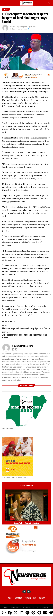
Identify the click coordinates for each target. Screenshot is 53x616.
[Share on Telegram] (27, 612)
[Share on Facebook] (9, 612)
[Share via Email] (45, 612)
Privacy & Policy (30, 598)
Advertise (18, 598)
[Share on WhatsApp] (4, 612)
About (10, 598)
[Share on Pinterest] (33, 612)
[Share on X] (15, 612)
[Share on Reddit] (39, 612)
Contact (42, 598)
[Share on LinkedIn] (21, 612)
